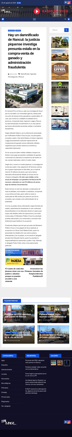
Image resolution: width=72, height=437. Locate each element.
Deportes (7, 332)
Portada (18, 30)
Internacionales (6, 369)
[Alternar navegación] (34, 19)
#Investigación (13, 77)
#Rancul (21, 77)
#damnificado (25, 74)
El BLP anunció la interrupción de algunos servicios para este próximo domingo (35, 391)
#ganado (33, 74)
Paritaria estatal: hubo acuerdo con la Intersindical (52, 315)
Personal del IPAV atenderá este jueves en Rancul (18, 315)
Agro (3, 360)
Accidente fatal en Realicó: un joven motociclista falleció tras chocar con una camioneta (35, 382)
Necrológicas (5, 383)
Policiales (11, 30)
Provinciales (49, 311)
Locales (7, 311)
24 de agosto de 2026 (13, 320)
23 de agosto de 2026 (13, 340)
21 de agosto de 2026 (48, 340)
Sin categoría (5, 406)
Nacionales (5, 378)
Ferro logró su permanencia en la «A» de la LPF (18, 336)
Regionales (49, 332)
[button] (65, 19)
